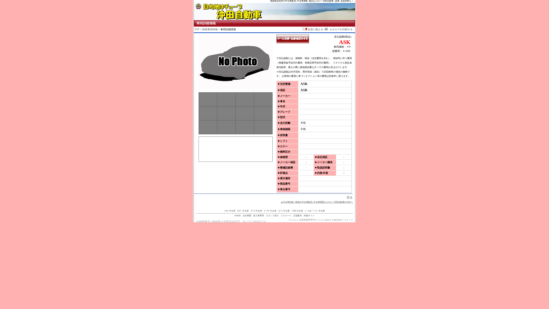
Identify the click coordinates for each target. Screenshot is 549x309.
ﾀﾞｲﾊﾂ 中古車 (270, 211)
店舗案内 (297, 215)
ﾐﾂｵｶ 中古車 (297, 211)
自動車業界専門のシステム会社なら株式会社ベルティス (326, 220)
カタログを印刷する (341, 29)
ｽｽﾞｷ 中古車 (284, 211)
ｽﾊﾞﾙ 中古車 (256, 211)
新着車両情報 (210, 29)
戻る (350, 197)
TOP (197, 29)
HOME (238, 215)
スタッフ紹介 (272, 215)
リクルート (286, 215)
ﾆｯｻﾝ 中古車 (229, 211)
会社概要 (247, 215)
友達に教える (315, 29)
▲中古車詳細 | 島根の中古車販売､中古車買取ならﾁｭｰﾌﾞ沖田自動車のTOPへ (317, 202)
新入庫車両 (258, 215)
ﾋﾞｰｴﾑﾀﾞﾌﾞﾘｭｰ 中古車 (315, 211)
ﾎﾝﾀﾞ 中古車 (243, 211)
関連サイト (309, 215)
